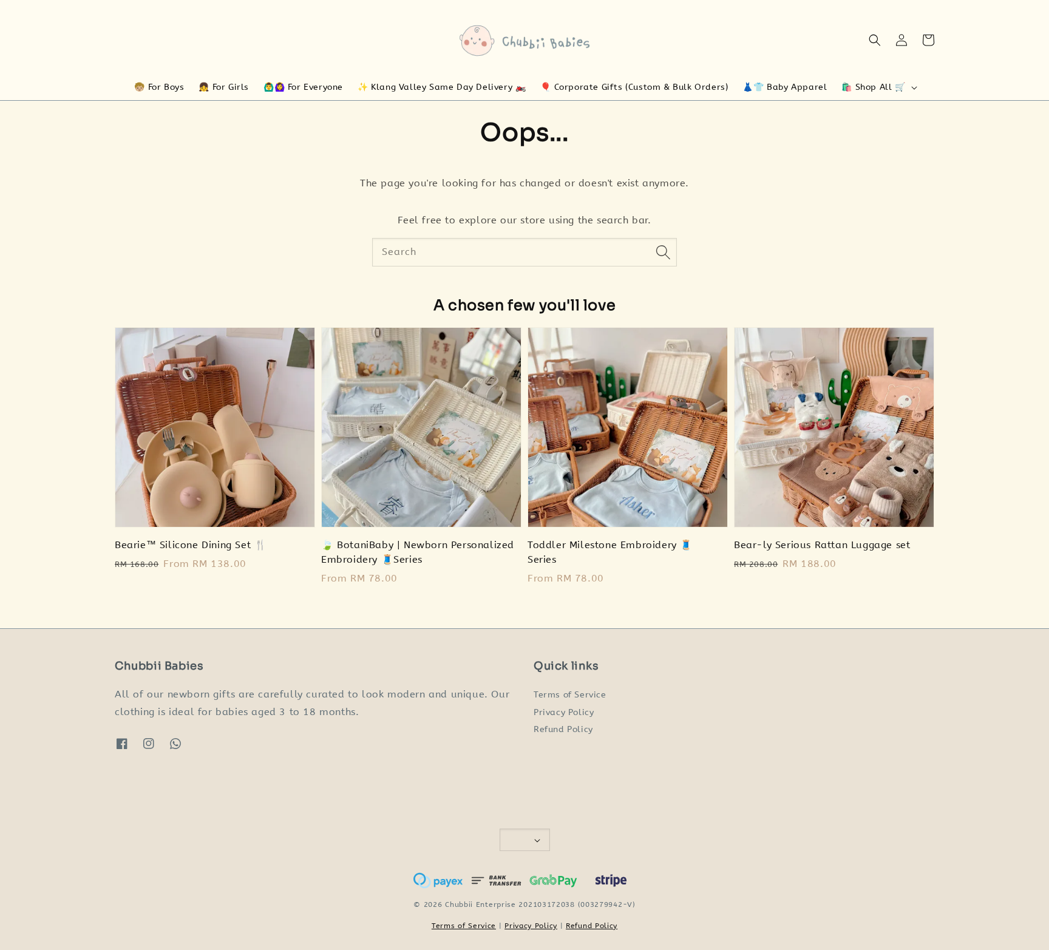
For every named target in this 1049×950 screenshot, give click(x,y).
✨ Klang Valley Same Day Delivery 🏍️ (442, 87)
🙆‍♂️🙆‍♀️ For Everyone (303, 87)
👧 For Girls (224, 87)
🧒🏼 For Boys (159, 87)
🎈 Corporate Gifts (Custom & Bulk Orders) (634, 87)
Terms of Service (570, 695)
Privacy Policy (564, 712)
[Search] (663, 252)
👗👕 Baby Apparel (784, 87)
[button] (874, 40)
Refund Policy (563, 729)
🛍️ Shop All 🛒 (873, 87)
